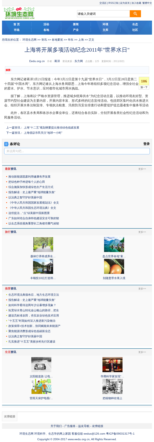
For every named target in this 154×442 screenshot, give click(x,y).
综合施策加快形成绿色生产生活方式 (30, 187)
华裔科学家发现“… (112, 376)
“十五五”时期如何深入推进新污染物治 (31, 320)
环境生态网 (29, 39)
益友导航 (83, 426)
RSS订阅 (113, 3)
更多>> (142, 169)
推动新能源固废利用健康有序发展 (29, 176)
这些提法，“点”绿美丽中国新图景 (29, 213)
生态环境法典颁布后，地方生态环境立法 (33, 294)
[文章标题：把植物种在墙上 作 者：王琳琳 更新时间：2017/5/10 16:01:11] (112, 393)
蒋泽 (57, 61)
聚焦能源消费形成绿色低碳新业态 (29, 331)
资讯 (44, 39)
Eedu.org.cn (37, 61)
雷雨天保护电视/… (41, 398)
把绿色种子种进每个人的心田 (26, 181)
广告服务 (70, 426)
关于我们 (56, 426)
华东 (70, 39)
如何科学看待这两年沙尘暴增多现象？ (32, 305)
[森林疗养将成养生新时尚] (43, 251)
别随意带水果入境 (114, 278)
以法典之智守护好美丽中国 (25, 197)
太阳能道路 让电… (41, 376)
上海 (81, 39)
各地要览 (57, 39)
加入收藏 (136, 3)
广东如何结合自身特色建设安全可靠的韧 (33, 218)
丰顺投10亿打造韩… (43, 278)
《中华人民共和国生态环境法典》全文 (32, 207)
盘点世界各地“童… (114, 256)
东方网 (78, 61)
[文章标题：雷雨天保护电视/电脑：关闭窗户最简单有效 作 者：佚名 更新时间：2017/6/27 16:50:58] (41, 393)
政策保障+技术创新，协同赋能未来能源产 (34, 325)
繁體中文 (147, 3)
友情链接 (97, 426)
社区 (135, 29)
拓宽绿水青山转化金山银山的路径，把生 (33, 310)
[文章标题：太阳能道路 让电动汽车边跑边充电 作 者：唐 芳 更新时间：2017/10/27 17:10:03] (41, 371)
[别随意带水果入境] (114, 272)
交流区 (103, 3)
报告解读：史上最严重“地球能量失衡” (31, 192)
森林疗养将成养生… (43, 256)
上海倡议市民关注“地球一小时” (43, 132)
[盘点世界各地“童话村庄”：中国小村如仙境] (114, 251)
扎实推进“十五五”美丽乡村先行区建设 (31, 341)
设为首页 (125, 3)
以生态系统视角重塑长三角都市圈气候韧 (33, 223)
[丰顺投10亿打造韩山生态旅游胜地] (43, 272)
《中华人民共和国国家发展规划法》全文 (33, 202)
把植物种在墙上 (112, 398)
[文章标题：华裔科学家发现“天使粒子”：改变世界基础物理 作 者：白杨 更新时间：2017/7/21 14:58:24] (112, 371)
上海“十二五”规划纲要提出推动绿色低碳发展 (51, 127)
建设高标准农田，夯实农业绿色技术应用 (33, 315)
